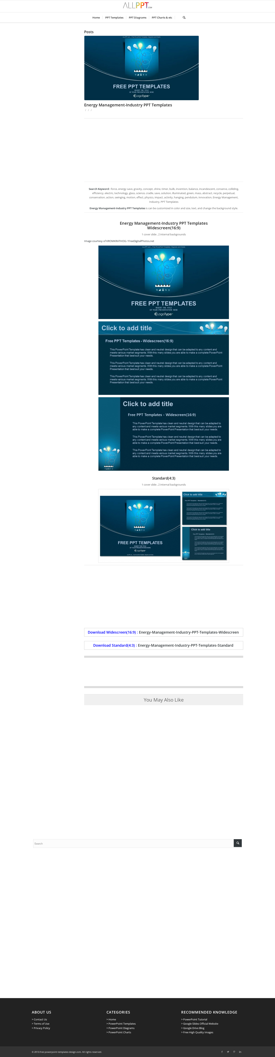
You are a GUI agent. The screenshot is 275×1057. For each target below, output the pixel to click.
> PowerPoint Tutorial (194, 1019)
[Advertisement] (163, 148)
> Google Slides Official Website (199, 1023)
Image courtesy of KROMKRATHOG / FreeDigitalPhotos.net (119, 241)
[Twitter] (228, 1052)
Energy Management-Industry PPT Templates (128, 105)
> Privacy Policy (41, 1028)
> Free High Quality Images (197, 1032)
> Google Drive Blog (192, 1028)
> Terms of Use (40, 1023)
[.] (177, 17)
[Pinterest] (234, 1052)
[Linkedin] (240, 1052)
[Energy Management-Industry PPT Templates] (163, 68)
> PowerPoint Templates (121, 1023)
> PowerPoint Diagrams (120, 1028)
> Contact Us (39, 1019)
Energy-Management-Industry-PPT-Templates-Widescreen (189, 632)
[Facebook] (222, 1052)
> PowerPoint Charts (118, 1032)
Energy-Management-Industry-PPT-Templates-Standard (185, 645)
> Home (111, 1019)
